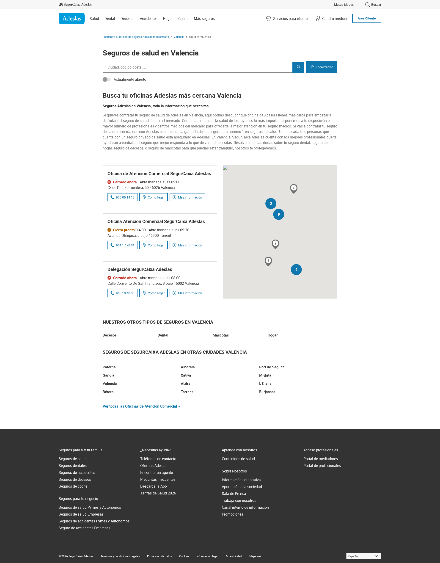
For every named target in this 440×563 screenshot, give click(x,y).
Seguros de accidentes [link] (77, 472)
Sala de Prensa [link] (234, 493)
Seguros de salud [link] (73, 458)
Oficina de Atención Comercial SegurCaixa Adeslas (159, 173)
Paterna (109, 367)
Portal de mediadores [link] (320, 458)
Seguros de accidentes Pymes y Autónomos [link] (94, 521)
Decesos (110, 335)
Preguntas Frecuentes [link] (157, 479)
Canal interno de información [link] (245, 507)
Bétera (108, 391)
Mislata (265, 375)
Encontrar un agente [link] (156, 472)
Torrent (187, 391)
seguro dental (299, 142)
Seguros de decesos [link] (75, 479)
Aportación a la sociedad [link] (242, 486)
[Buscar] (298, 67)
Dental (163, 335)
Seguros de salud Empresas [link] (81, 514)
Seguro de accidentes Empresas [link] (84, 527)
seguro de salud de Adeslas (161, 115)
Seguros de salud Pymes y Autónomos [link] (90, 507)
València (110, 383)
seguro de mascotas (164, 148)
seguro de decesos (128, 148)
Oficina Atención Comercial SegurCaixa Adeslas (156, 221)
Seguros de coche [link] (73, 486)
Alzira (185, 383)
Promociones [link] (232, 514)
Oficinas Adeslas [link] (153, 465)
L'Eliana (265, 383)
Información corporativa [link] (241, 479)
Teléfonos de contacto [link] (158, 458)
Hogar (273, 335)
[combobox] (197, 67)
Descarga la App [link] (153, 486)
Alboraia (188, 367)
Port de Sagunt (271, 367)
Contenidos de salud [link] (238, 458)
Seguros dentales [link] (73, 465)
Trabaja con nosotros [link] (239, 500)
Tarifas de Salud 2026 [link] (158, 493)
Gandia (108, 375)
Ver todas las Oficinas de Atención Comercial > (141, 406)
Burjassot (267, 391)
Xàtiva (186, 375)
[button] (275, 245)
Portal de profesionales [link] (322, 465)
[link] (75, 5)
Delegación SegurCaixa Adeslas (139, 269)
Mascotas (221, 335)
